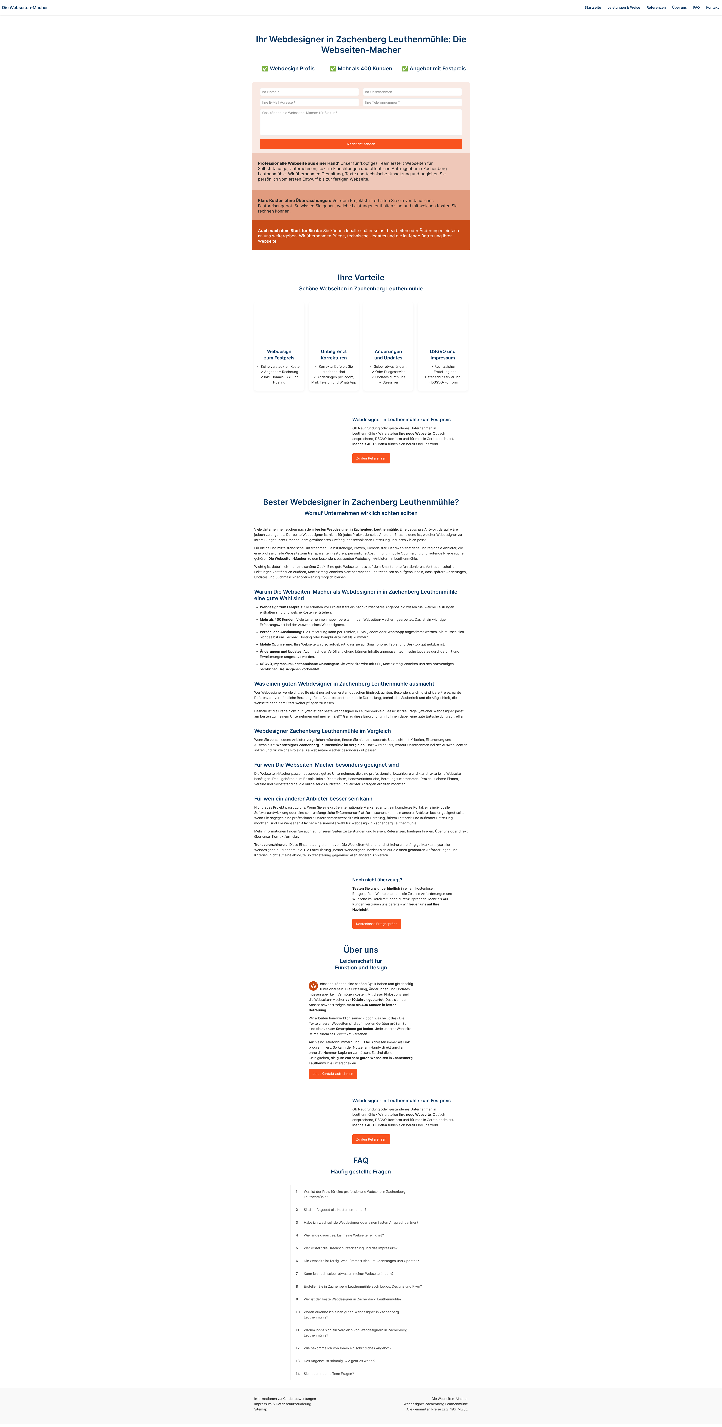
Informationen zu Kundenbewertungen (285, 1399)
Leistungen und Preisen (366, 831)
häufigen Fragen (420, 831)
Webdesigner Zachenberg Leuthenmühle (435, 1404)
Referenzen (396, 831)
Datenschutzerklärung (293, 1404)
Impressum (263, 1404)
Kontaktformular (285, 836)
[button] (360, 1194)
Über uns (442, 831)
